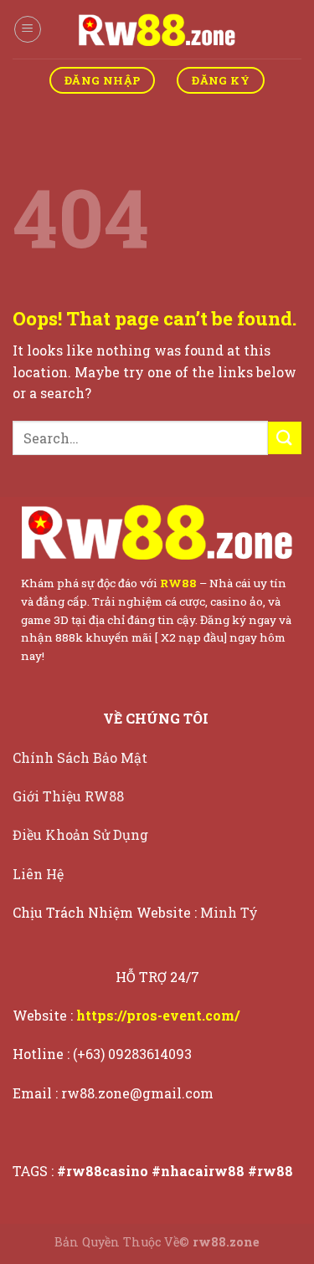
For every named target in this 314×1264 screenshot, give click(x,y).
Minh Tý (230, 912)
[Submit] (284, 438)
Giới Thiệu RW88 (70, 796)
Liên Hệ (40, 874)
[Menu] (27, 29)
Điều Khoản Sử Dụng (82, 834)
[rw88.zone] (157, 29)
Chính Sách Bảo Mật (82, 757)
